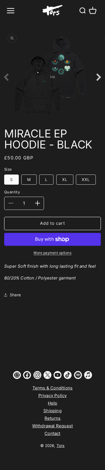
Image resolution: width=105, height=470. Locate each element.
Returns (52, 418)
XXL (86, 179)
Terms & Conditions (52, 388)
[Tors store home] (52, 11)
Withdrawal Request (52, 425)
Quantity (12, 192)
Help (52, 403)
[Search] (82, 11)
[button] (93, 11)
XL (64, 179)
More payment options (52, 253)
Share (15, 294)
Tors (61, 445)
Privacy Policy (52, 395)
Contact (52, 433)
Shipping (52, 410)
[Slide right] (99, 77)
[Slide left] (6, 77)
